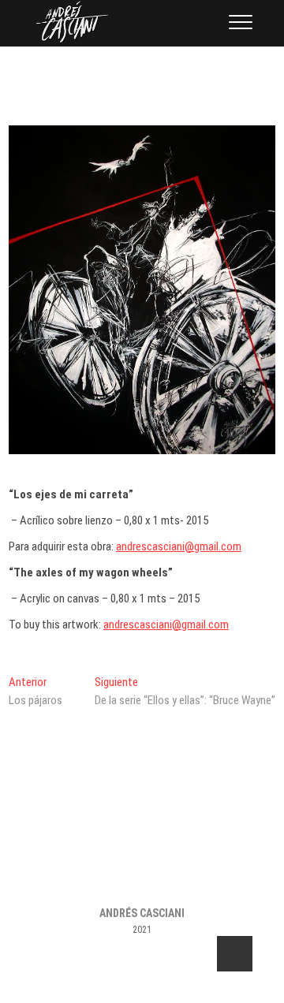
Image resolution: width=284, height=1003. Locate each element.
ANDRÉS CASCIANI (142, 913)
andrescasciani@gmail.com (178, 546)
